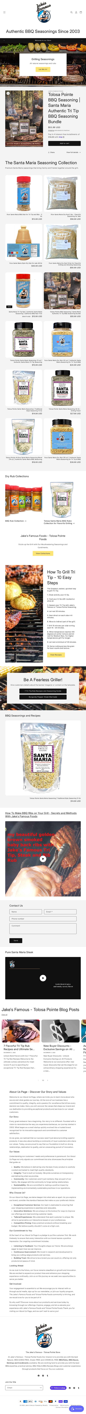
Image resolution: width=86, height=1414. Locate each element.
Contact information (62, 1407)
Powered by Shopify (41, 1405)
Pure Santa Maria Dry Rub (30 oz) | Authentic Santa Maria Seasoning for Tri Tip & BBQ (62, 458)
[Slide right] (47, 1080)
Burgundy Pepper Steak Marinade (43, 697)
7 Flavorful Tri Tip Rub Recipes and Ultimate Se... (19, 1047)
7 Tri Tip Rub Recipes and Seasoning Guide (43, 691)
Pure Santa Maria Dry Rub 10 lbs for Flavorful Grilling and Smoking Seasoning (65, 264)
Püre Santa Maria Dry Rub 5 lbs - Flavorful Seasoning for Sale (66, 215)
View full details (72, 152)
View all (4, 1015)
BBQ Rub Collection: (14, 521)
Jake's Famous (30, 1405)
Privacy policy (54, 1405)
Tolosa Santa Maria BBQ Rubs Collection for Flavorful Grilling (58, 522)
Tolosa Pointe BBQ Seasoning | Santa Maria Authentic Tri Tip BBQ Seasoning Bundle (65, 312)
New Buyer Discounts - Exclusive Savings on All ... (59, 1047)
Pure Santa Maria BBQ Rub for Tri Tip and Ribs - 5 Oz (24, 215)
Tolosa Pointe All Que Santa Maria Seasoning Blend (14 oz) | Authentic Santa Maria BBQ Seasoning (24, 458)
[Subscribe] (40, 1387)
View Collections (43, 553)
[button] (4, 12)
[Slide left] (38, 1080)
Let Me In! (43, 69)
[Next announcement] (82, 40)
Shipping (51, 130)
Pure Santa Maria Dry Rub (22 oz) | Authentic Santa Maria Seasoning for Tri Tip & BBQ (62, 361)
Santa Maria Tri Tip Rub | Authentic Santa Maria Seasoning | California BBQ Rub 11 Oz (25, 312)
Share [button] (52, 152)
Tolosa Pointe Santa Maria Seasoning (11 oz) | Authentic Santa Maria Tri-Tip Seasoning (26, 361)
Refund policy (64, 1405)
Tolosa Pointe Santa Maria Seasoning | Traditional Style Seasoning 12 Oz (24, 410)
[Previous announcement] (4, 40)
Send (16, 941)
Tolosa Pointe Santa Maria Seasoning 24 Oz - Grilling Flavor (65, 410)
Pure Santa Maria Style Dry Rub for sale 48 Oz (26, 263)
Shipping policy (76, 1405)
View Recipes (56, 655)
